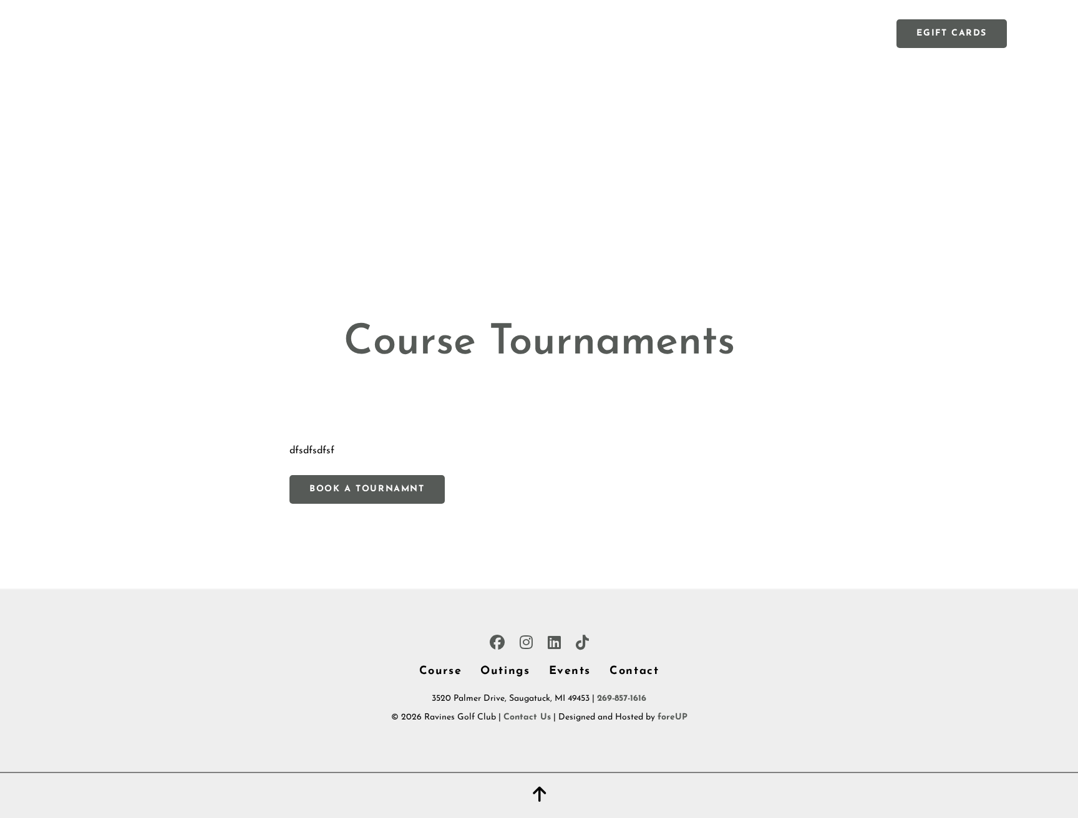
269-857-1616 (621, 698)
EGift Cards (951, 33)
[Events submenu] (514, 33)
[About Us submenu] (691, 33)
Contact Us (527, 717)
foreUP (672, 717)
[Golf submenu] (446, 33)
